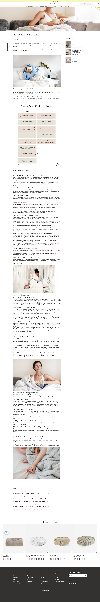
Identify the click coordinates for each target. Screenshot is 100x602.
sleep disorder (31, 179)
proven (48, 241)
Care (42, 579)
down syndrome (52, 236)
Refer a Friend (16, 581)
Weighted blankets (25, 50)
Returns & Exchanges (60, 581)
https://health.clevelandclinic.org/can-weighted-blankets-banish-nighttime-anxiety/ (31, 506)
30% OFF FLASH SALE (45, 1)
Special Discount (44, 583)
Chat (57, 573)
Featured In (15, 577)
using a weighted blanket (42, 98)
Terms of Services (44, 586)
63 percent (49, 240)
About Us (15, 573)
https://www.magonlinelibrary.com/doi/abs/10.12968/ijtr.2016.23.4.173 (27, 503)
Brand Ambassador (44, 581)
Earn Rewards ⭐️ (16, 583)
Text (57, 577)
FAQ (42, 575)
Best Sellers (29, 581)
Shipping (42, 577)
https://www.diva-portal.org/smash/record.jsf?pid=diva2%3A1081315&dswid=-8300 (31, 501)
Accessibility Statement (45, 590)
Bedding (28, 575)
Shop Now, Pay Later (17, 585)
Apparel (28, 579)
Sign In (57, 579)
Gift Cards (29, 583)
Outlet (28, 585)
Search (28, 573)
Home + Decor (30, 577)
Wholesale (43, 585)
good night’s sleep (51, 45)
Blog (14, 579)
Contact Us (43, 573)
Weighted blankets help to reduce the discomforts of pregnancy (27, 204)
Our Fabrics (15, 575)
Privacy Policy (43, 588)
